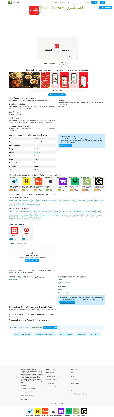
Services (97, 200)
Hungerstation (91, 211)
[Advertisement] (55, 26)
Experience (90, 200)
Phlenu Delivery (50, 186)
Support (79, 200)
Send (21, 215)
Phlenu (52, 215)
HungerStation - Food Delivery (27, 186)
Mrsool (80, 215)
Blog (72, 390)
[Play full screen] (74, 57)
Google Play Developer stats (52, 376)
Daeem (11, 200)
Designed (65, 200)
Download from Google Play (57, 94)
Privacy (72, 376)
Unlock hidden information (32, 260)
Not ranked (37, 152)
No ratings (37, 149)
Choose (75, 215)
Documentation (74, 379)
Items (60, 200)
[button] (81, 286)
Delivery (84, 200)
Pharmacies (64, 215)
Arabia (21, 204)
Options (100, 215)
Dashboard (86, 2)
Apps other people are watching (44, 334)
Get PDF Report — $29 (66, 145)
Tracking (11, 218)
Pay (33, 218)
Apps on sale (81, 334)
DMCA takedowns (75, 383)
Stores (67, 211)
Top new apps (95, 334)
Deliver (78, 211)
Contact (73, 372)
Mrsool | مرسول (74, 186)
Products (51, 211)
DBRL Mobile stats (25, 399)
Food (16, 211)
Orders (37, 215)
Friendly (39, 200)
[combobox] (61, 2)
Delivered (33, 204)
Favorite (62, 211)
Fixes (95, 215)
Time (33, 211)
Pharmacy (84, 211)
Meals (70, 215)
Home (47, 215)
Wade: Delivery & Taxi (14, 186)
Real (90, 215)
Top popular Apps (50, 383)
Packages (27, 204)
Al (85, 215)
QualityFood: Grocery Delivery (87, 186)
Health (16, 218)
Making (44, 200)
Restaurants (27, 211)
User (33, 200)
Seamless (28, 200)
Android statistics (50, 372)
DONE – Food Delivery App (39, 186)
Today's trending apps (66, 334)
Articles (72, 386)
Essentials (26, 215)
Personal (55, 200)
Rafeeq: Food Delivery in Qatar (63, 186)
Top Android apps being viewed (28, 388)
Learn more (75, 142)
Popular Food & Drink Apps (22, 334)
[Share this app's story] (69, 57)
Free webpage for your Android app (79, 394)
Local (38, 204)
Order (21, 211)
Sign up (94, 2)
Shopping (39, 211)
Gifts (42, 215)
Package (38, 218)
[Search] (69, 2)
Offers (16, 200)
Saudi (102, 200)
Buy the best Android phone (52, 386)
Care (98, 211)
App (11, 211)
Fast (11, 204)
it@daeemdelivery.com (64, 283)
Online (56, 211)
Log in (102, 2)
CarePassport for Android (27, 392)
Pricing (79, 2)
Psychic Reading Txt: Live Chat (28, 395)
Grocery (45, 211)
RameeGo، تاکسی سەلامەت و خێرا (99, 186)
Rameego (27, 218)
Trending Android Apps (51, 379)
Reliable (16, 204)
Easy (22, 218)
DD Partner (12, 235)
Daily (57, 215)
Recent (11, 215)
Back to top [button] (110, 403)
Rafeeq (16, 215)
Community (72, 200)
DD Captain (24, 235)
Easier (49, 200)
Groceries (72, 211)
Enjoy (32, 215)
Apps (74, 2)
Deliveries (21, 200)
